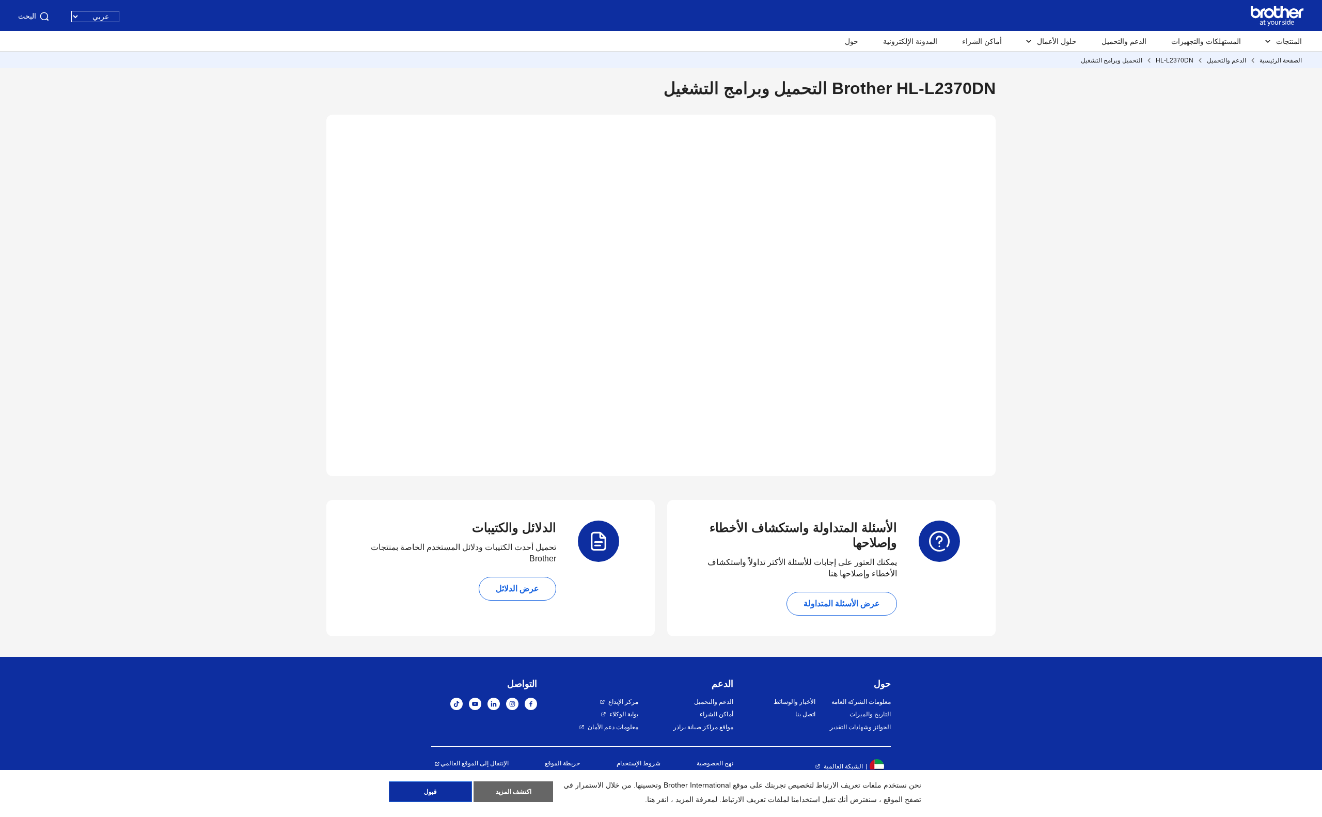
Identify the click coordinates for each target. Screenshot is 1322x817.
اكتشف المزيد (513, 791)
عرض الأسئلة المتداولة (842, 603)
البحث (27, 16)
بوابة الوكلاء (623, 714)
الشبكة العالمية (843, 766)
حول (851, 41)
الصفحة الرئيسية (1281, 60)
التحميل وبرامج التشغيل (1111, 60)
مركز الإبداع (623, 701)
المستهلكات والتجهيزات (1206, 41)
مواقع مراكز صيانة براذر (703, 727)
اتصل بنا (805, 714)
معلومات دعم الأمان (613, 727)
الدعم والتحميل (1123, 41)
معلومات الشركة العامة (861, 701)
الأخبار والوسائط (794, 701)
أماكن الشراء (982, 41)
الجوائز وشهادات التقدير (860, 727)
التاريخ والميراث (870, 714)
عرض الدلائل (517, 588)
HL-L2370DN (1174, 60)
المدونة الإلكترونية (910, 41)
